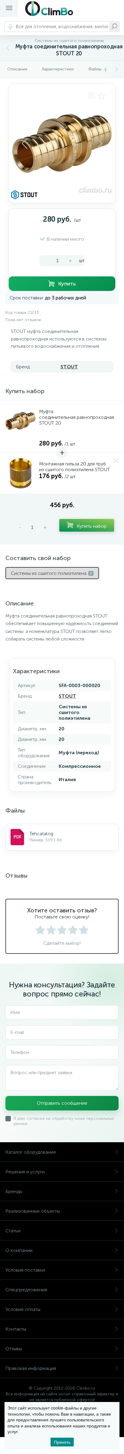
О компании (19, 1250)
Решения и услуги (25, 1172)
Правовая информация (30, 1368)
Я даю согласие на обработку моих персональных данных (64, 1121)
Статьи (12, 1231)
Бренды (13, 1191)
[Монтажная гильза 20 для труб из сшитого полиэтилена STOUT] (20, 473)
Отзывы (13, 1348)
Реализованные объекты (32, 1211)
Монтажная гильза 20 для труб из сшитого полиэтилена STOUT (74, 466)
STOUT (69, 367)
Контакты (15, 1329)
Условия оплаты (22, 1309)
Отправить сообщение (62, 1103)
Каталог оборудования (30, 1152)
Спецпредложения (26, 1290)
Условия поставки (25, 1270)
